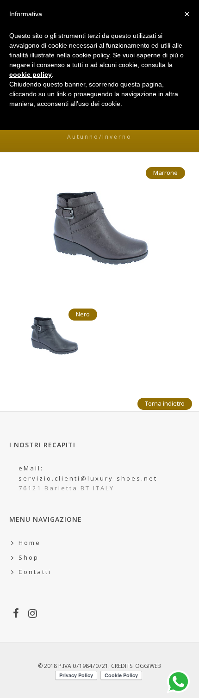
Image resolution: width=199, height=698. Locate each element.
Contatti (35, 572)
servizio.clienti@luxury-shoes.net (88, 478)
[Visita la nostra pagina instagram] (33, 614)
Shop (29, 557)
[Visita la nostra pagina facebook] (16, 614)
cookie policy (30, 74)
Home (30, 542)
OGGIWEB (148, 666)
